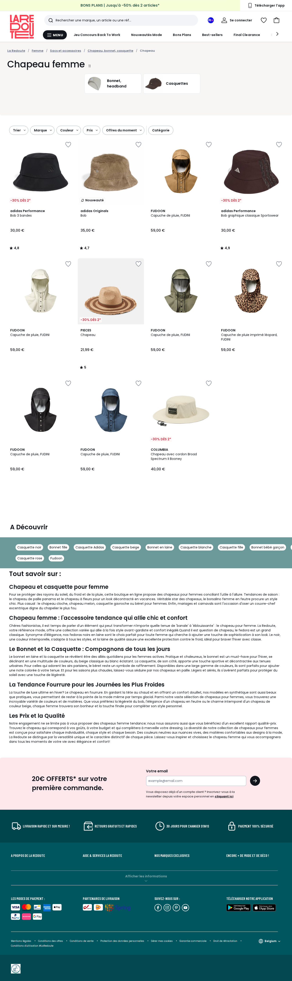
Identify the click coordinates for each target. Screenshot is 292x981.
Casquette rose (29, 558)
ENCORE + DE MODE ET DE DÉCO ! (247, 855)
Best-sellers (212, 35)
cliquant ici (224, 796)
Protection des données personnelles (122, 941)
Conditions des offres (50, 941)
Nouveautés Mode (146, 35)
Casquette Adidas (90, 547)
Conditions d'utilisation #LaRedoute (32, 946)
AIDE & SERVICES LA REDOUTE (102, 855)
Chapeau (147, 51)
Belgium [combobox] (270, 941)
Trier (17, 130)
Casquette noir (29, 547)
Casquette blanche (195, 547)
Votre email (157, 771)
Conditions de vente (82, 941)
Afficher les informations (146, 876)
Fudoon (56, 558)
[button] (276, 20)
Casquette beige (125, 547)
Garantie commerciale (193, 941)
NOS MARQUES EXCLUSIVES (171, 855)
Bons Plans (182, 35)
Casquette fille (231, 547)
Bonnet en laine (159, 547)
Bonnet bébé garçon (267, 547)
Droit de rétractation (225, 941)
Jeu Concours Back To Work (97, 35)
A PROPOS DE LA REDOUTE (28, 855)
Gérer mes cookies (162, 941)
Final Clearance (247, 35)
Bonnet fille (58, 547)
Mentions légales (21, 941)
